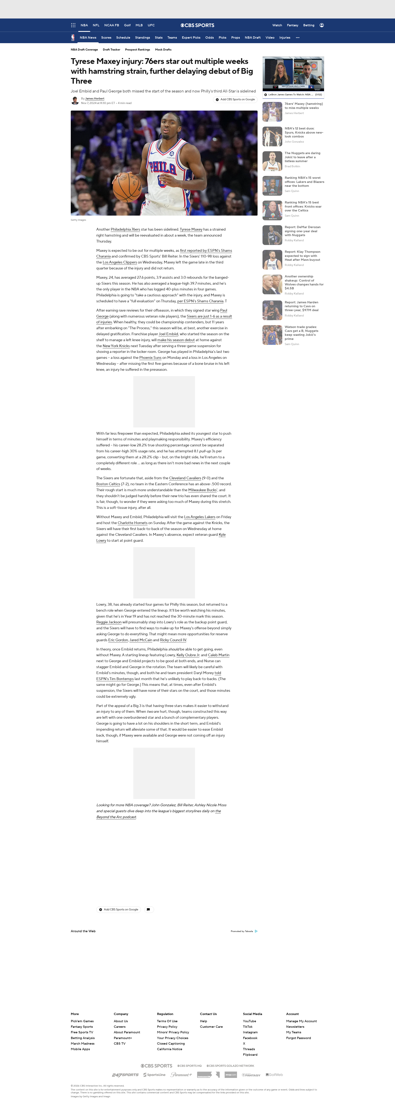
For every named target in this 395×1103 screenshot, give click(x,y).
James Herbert (94, 98)
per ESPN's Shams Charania (200, 301)
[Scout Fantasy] (251, 1075)
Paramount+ (123, 1038)
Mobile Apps (80, 1049)
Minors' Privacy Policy (173, 1032)
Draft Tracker (111, 50)
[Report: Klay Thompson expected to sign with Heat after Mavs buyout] (272, 260)
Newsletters (295, 1027)
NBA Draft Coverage (84, 50)
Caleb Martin (218, 655)
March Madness (82, 1044)
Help (203, 1021)
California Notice (169, 1045)
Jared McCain (140, 640)
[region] (293, 74)
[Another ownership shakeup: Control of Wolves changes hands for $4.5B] (272, 284)
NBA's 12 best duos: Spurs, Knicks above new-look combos (304, 132)
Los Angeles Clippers (120, 262)
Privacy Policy (167, 1027)
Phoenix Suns (150, 357)
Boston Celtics (108, 484)
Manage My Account (301, 1021)
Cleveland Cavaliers (185, 478)
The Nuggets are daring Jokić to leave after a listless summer (303, 157)
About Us (121, 1021)
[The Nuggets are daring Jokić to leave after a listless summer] (272, 161)
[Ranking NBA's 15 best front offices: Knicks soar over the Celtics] (272, 210)
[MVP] (231, 1073)
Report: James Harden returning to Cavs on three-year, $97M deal (301, 306)
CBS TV (119, 1044)
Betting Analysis (83, 1038)
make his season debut (176, 340)
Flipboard (250, 1055)
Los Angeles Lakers (199, 517)
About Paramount (127, 1032)
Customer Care (211, 1027)
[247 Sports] (125, 1074)
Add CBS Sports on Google (238, 99)
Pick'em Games (82, 1021)
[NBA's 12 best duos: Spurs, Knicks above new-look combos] (272, 136)
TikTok (247, 1027)
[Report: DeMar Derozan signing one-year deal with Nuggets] (272, 235)
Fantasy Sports (82, 1027)
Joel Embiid (168, 334)
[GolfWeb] (274, 1075)
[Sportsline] (155, 1074)
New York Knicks (116, 346)
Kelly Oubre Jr (188, 655)
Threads (249, 1049)
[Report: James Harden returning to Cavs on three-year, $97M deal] (272, 310)
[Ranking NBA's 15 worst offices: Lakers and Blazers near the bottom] (272, 186)
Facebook (250, 1038)
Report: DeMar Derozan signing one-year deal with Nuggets (303, 231)
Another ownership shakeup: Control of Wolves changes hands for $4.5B (304, 282)
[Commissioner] (208, 1073)
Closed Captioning (171, 1040)
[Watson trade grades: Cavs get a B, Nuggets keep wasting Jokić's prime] (272, 335)
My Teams (293, 1032)
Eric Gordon (118, 640)
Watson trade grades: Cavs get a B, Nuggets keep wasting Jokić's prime (301, 333)
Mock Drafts (163, 50)
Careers (119, 1027)
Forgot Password (298, 1038)
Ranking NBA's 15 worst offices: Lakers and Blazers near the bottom (304, 182)
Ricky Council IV (173, 640)
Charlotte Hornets (133, 523)
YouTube (249, 1021)
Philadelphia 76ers (125, 229)
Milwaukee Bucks (202, 490)
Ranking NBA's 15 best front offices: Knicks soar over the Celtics (303, 206)
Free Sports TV (82, 1032)
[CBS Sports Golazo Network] (230, 1065)
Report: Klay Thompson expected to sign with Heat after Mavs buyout (302, 256)
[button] (298, 37)
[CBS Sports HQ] (189, 1065)
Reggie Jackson (109, 622)
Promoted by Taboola (242, 931)
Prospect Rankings (137, 50)
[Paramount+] (181, 1074)
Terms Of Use (167, 1021)
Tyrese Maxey (191, 229)
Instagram (250, 1032)
